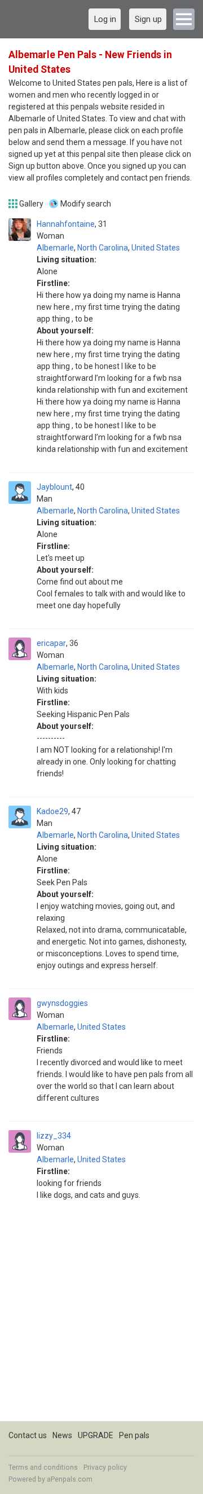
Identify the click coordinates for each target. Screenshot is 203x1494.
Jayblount (54, 486)
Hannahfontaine (66, 224)
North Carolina (102, 247)
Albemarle (55, 247)
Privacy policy (105, 1467)
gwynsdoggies (62, 1003)
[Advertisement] (101, 1319)
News (62, 1435)
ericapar (51, 643)
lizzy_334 (54, 1135)
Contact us (27, 1435)
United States (155, 247)
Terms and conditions (43, 1467)
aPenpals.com (69, 1479)
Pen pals (134, 1435)
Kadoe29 (52, 811)
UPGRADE (95, 1435)
